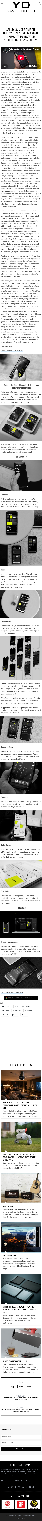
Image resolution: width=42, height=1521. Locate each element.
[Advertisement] (21, 20)
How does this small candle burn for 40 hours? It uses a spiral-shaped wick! (21, 1397)
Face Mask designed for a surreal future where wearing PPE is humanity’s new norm (21, 1409)
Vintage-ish (8, 1206)
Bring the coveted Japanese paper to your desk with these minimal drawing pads (19, 1310)
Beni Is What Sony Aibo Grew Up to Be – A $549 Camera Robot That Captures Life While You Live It (20, 1157)
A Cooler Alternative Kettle (15, 1361)
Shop (29, 1387)
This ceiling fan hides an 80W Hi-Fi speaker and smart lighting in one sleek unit (20, 1105)
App (12, 1387)
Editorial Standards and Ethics (10, 1481)
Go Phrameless (9, 1255)
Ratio (21, 1387)
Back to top (20, 1518)
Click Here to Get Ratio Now (12, 351)
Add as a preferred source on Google (22, 998)
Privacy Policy (25, 1481)
